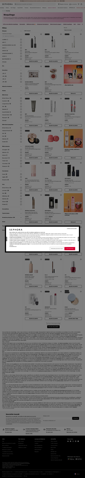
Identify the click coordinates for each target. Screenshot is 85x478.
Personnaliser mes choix (57, 248)
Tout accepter (69, 248)
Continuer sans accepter (72, 228)
